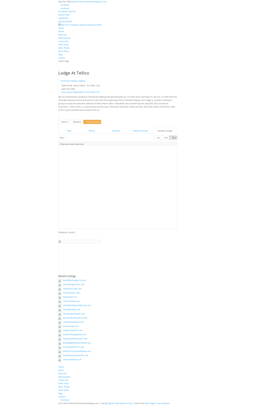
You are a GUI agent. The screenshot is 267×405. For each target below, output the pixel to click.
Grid (166, 137)
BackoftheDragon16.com (74, 280)
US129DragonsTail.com (73, 284)
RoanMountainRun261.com (75, 355)
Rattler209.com (70, 297)
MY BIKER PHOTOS (67, 11)
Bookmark (77, 122)
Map (69, 130)
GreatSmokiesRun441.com (75, 338)
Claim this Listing (93, 122)
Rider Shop (63, 44)
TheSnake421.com (71, 292)
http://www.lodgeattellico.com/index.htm (80, 92)
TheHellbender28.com (73, 322)
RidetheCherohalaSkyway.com (77, 351)
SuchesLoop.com (71, 326)
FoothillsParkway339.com (74, 334)
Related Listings (140, 130)
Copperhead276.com (72, 330)
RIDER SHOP (64, 14)
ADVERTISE (63, 18)
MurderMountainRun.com (75, 317)
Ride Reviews (64, 38)
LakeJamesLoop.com (72, 288)
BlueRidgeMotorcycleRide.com (77, 342)
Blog (60, 54)
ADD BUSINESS (65, 21)
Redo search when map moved (72, 144)
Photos (92, 130)
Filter (62, 137)
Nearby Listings (165, 130)
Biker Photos (64, 48)
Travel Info (63, 41)
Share (64, 122)
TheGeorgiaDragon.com (74, 313)
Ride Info (62, 34)
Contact (61, 58)
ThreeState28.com (71, 301)
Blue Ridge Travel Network (157, 403)
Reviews (116, 130)
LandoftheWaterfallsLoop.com (77, 305)
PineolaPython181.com (73, 347)
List (158, 137)
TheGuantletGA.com (72, 359)
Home (61, 28)
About (61, 31)
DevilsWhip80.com (71, 309)
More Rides (63, 51)
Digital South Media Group (120, 403)
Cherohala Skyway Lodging (72, 80)
